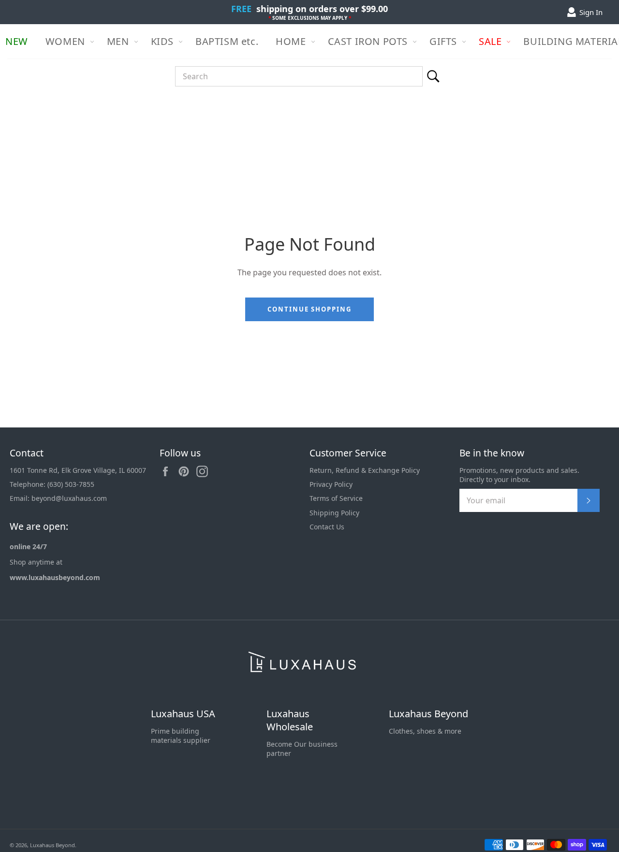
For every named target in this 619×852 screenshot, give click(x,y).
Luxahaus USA (183, 713)
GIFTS (443, 41)
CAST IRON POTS (368, 41)
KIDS (162, 41)
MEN (118, 41)
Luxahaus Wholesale (289, 720)
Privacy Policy (331, 484)
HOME (291, 41)
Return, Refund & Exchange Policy (365, 470)
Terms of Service (336, 498)
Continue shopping (309, 309)
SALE (490, 41)
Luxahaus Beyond (428, 713)
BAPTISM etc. (226, 41)
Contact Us (327, 526)
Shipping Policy (334, 512)
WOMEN (65, 41)
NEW (16, 41)
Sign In (591, 12)
